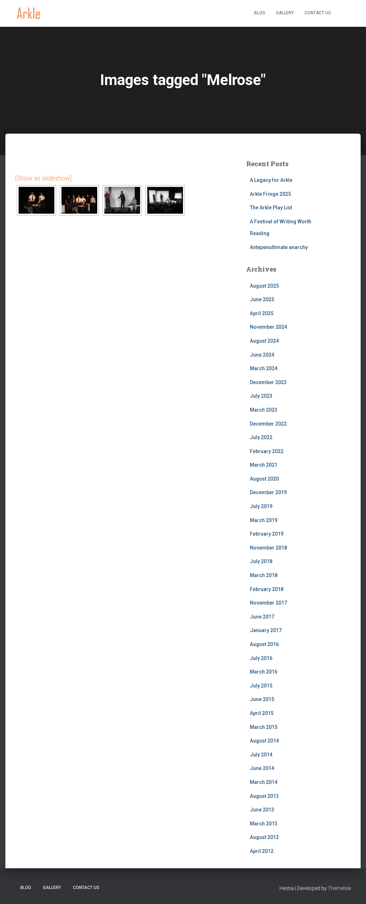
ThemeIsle (339, 888)
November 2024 (268, 327)
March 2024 (263, 368)
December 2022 (268, 424)
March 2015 (263, 727)
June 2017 (262, 617)
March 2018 (263, 575)
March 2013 (263, 823)
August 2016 (264, 644)
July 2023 (261, 396)
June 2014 (262, 768)
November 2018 (268, 548)
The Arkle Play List (271, 207)
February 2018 (266, 589)
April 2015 (261, 713)
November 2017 (268, 603)
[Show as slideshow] (43, 178)
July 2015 (261, 686)
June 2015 (262, 699)
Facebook (343, 13)
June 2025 (262, 299)
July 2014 (261, 755)
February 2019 (266, 534)
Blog (259, 12)
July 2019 (261, 506)
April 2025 (261, 313)
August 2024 (264, 341)
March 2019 (263, 520)
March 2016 (263, 672)
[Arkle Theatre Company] (28, 14)
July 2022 (261, 437)
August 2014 (264, 741)
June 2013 (262, 810)
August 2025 (264, 286)
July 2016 (261, 658)
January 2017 (266, 630)
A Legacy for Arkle (271, 180)
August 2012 (264, 837)
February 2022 (266, 451)
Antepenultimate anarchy (279, 247)
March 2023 (263, 410)
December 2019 (268, 492)
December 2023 (268, 382)
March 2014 (263, 782)
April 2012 (261, 851)
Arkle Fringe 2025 (270, 194)
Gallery (285, 12)
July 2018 (261, 561)
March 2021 (263, 465)
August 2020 (264, 479)
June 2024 (262, 355)
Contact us (318, 12)
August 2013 (264, 796)
